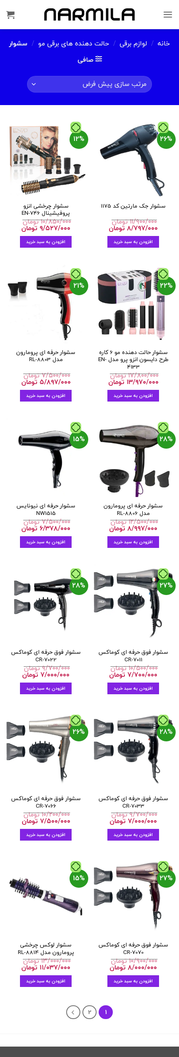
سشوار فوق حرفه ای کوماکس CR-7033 (133, 802)
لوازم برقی (133, 43)
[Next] (73, 1012)
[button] (168, 14)
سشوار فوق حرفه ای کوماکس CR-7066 (46, 802)
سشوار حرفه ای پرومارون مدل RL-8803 (45, 356)
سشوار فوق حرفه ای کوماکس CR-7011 (133, 655)
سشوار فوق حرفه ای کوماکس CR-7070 (133, 948)
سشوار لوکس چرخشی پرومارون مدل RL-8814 (46, 948)
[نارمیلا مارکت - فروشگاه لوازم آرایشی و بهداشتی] (89, 14)
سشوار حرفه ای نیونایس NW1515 (46, 509)
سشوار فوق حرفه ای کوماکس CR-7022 (46, 655)
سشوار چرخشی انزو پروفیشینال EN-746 (46, 209)
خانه (164, 43)
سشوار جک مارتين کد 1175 (133, 206)
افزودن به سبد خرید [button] (133, 242)
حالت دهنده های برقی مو (73, 43)
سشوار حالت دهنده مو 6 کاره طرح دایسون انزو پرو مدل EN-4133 (133, 360)
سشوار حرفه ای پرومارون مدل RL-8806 (133, 509)
